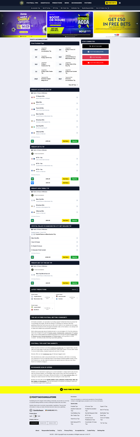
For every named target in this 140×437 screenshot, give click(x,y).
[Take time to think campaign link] (70, 390)
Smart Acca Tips (75, 418)
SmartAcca (45, 3)
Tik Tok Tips (103, 423)
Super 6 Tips (103, 406)
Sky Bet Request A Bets (87, 8)
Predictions (57, 3)
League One (68, 333)
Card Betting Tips (75, 413)
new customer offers (69, 375)
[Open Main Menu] (120, 3)
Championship (60, 333)
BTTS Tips (55, 8)
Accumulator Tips (35, 8)
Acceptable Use (80, 430)
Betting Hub (101, 430)
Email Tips (103, 415)
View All (74, 289)
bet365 (49, 379)
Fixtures (88, 3)
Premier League (35, 232)
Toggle (35, 416)
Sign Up (74, 141)
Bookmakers (77, 3)
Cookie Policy (91, 430)
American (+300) (52, 423)
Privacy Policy (68, 430)
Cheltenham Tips (47, 354)
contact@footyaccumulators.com (83, 401)
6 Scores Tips (89, 406)
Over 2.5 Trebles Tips (101, 8)
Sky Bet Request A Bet (91, 413)
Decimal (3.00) (43, 423)
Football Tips (32, 3)
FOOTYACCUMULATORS (96, 51)
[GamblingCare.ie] (51, 410)
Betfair (53, 379)
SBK (74, 379)
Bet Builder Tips (75, 8)
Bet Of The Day (46, 8)
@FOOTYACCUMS (97, 46)
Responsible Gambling (48, 430)
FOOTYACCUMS (96, 57)
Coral (56, 379)
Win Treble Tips (65, 8)
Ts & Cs (59, 430)
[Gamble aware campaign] (38, 410)
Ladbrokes (62, 379)
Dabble (35, 381)
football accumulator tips (57, 347)
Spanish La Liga (37, 336)
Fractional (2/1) (34, 423)
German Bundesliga (46, 336)
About (37, 430)
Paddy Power (68, 379)
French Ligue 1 (57, 336)
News (67, 3)
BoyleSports (43, 381)
